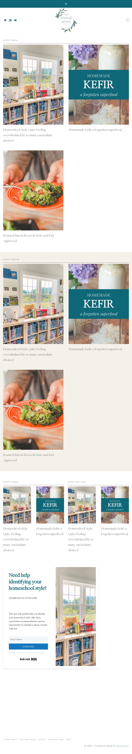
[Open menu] (66, 4)
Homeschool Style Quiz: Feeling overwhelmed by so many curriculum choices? (27, 135)
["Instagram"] (10, 20)
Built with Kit (28, 659)
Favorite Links (56, 739)
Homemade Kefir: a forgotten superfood (95, 129)
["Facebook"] (5, 20)
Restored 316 (122, 746)
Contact (42, 739)
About (14, 739)
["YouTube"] (15, 20)
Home (7, 739)
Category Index (27, 739)
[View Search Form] (127, 20)
